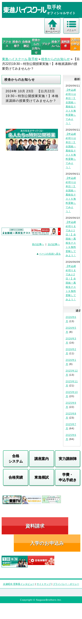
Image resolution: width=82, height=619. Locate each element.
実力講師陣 (68, 459)
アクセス (7, 43)
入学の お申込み (75, 44)
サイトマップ (44, 584)
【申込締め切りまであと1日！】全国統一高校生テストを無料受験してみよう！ (71, 239)
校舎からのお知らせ (36, 46)
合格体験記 (26, 43)
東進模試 (41, 477)
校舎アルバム (56, 43)
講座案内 (41, 459)
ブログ (46, 43)
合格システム (16, 458)
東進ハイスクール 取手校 (20, 59)
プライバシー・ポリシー (66, 584)
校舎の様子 (17, 43)
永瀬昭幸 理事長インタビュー (19, 584)
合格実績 (16, 477)
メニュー (71, 30)
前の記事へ (38, 244)
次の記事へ (54, 244)
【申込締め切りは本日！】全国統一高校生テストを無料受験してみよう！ (71, 107)
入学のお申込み (47, 543)
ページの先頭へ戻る (50, 253)
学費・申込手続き (68, 477)
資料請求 (65, 43)
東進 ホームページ (52, 30)
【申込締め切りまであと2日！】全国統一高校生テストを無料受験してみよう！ (71, 283)
